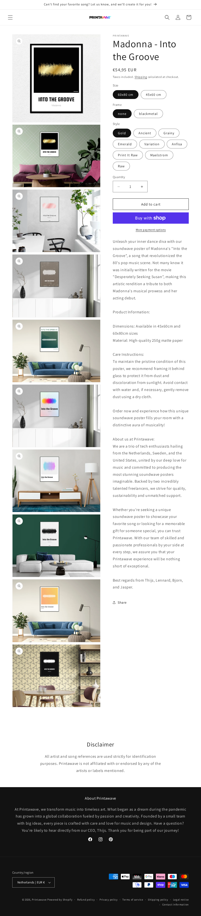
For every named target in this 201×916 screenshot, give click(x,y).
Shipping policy (158, 899)
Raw (121, 166)
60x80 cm (125, 94)
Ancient (144, 133)
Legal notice (181, 899)
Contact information (175, 904)
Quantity (119, 177)
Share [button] (122, 602)
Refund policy (86, 899)
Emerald (125, 144)
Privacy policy (109, 899)
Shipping (141, 77)
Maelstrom (159, 155)
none (122, 113)
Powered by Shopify (60, 899)
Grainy (168, 133)
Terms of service (132, 899)
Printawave (39, 899)
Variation (152, 144)
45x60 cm (153, 94)
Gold (122, 133)
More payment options (151, 230)
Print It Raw (128, 155)
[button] (10, 17)
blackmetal (148, 113)
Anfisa (177, 144)
